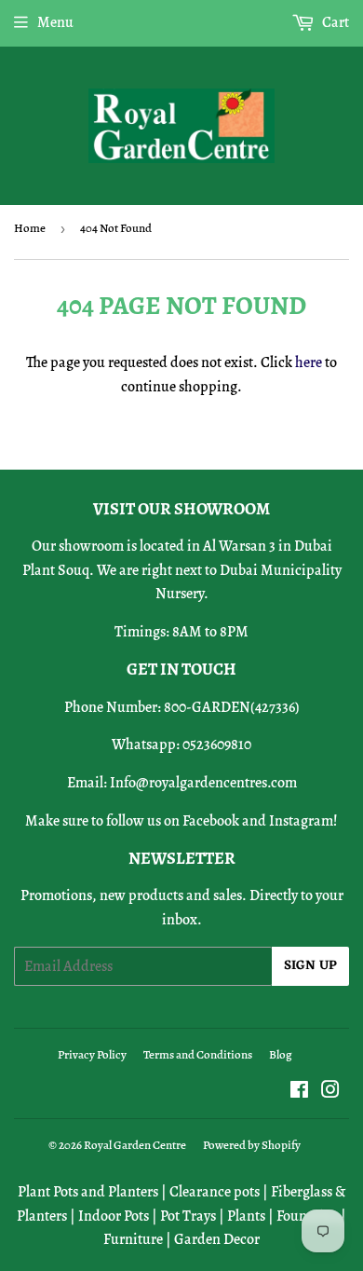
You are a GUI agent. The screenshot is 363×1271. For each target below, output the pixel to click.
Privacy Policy (92, 1054)
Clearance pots (214, 1192)
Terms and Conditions (197, 1054)
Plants (246, 1216)
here (308, 362)
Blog (280, 1054)
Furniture (133, 1239)
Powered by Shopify (252, 1145)
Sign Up (310, 965)
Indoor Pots (113, 1216)
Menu (55, 22)
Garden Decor (217, 1239)
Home (30, 228)
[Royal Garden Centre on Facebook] (299, 1092)
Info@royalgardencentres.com (203, 782)
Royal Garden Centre (135, 1145)
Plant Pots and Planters (88, 1192)
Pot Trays (188, 1216)
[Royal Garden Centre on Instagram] (330, 1092)
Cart (334, 22)
